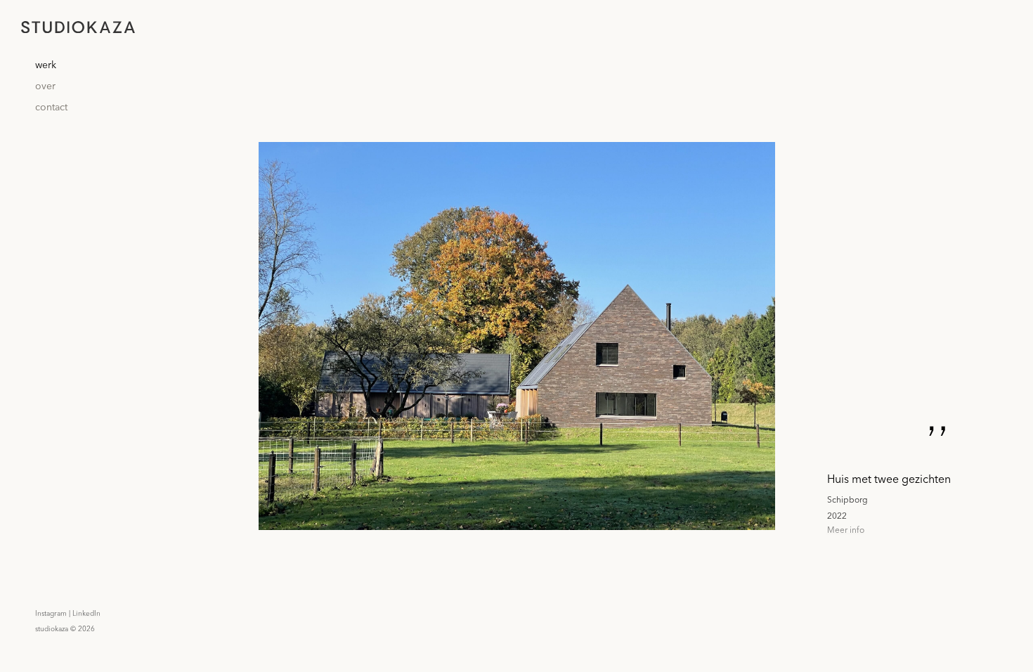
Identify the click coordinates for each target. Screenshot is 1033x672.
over (45, 86)
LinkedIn (86, 613)
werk (45, 65)
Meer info (845, 529)
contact (51, 107)
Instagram (51, 613)
